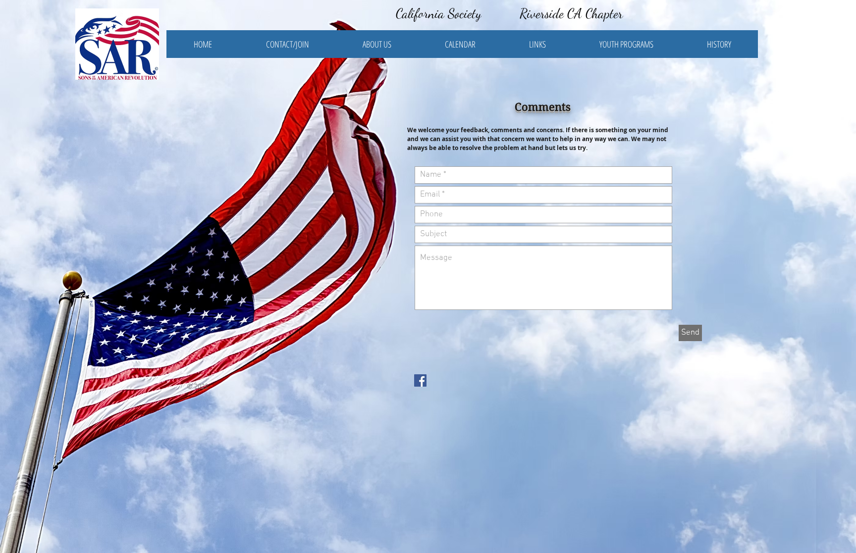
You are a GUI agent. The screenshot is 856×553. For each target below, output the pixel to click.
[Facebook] (420, 380)
